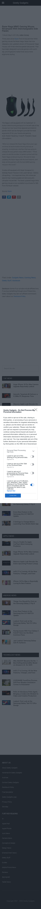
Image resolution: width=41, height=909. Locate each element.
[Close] (36, 410)
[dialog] (20, 454)
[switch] (32, 456)
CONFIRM (13, 495)
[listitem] (20, 451)
